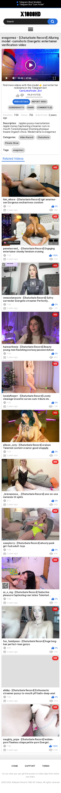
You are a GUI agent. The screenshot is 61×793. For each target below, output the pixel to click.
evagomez (18, 150)
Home (15, 766)
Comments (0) (44, 107)
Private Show (12, 143)
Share (30, 107)
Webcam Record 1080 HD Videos (27, 782)
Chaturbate (43, 137)
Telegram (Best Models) (30, 2)
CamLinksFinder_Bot (30, 90)
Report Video (39, 101)
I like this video (17, 95)
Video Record (26, 137)
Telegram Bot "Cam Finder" (31, 4)
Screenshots (16, 107)
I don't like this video (22, 95)
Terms (45, 766)
